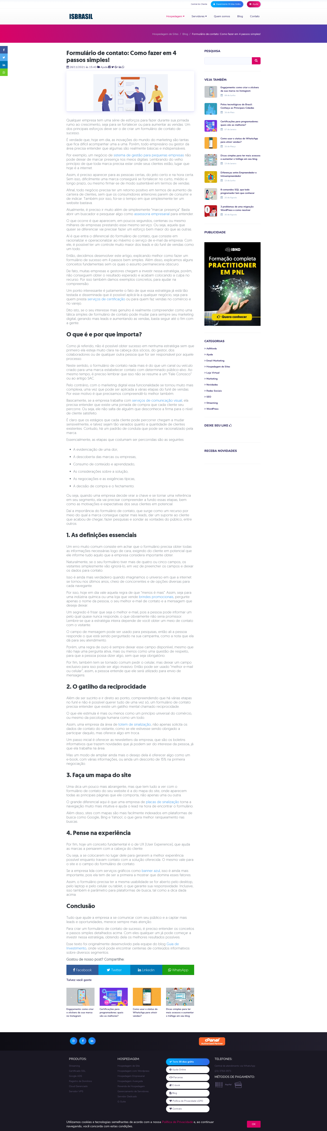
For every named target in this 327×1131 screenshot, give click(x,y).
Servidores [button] (198, 16)
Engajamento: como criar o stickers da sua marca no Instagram (80, 1013)
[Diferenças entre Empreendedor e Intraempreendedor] (210, 177)
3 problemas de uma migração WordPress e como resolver (237, 208)
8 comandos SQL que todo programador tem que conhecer (237, 191)
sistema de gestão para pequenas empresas (149, 155)
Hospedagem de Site (129, 1065)
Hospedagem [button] (174, 16)
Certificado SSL (77, 1071)
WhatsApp (179, 970)
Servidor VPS (76, 1091)
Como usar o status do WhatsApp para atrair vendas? (145, 1013)
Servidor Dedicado (127, 1096)
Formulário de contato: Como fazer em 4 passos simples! (121, 56)
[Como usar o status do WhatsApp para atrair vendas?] (147, 997)
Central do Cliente (199, 4)
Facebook (83, 970)
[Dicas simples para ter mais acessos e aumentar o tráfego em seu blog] (180, 997)
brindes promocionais (156, 596)
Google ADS (75, 1076)
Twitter (116, 970)
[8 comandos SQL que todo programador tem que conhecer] (210, 194)
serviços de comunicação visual (157, 400)
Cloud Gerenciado (78, 1086)
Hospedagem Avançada (130, 1081)
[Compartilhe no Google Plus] (116, 67)
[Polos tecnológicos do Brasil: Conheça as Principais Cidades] (210, 108)
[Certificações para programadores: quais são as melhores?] (114, 997)
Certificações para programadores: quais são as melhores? (111, 1013)
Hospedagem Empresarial (131, 1076)
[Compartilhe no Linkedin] (4, 64)
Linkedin (147, 970)
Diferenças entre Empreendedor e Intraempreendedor (238, 174)
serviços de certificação (106, 299)
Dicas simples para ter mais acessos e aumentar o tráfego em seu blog (180, 1013)
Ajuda (255, 4)
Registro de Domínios (80, 1081)
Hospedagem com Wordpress (133, 1071)
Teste (183, 1061)
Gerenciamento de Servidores (133, 1091)
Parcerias (178, 1077)
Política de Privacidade (177, 1122)
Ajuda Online (179, 1069)
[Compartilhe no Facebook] (4, 49)
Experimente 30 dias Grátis (228, 4)
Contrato (177, 1108)
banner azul (151, 870)
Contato (255, 16)
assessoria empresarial (152, 214)
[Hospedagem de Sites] (81, 16)
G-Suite (122, 1101)
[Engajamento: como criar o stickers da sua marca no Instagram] (80, 997)
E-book (176, 1085)
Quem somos (222, 16)
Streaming (74, 1065)
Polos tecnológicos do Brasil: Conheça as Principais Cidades (237, 106)
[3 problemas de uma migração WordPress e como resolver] (210, 211)
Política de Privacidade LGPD (187, 1101)
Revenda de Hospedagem (131, 1086)
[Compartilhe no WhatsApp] (4, 72)
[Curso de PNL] (232, 284)
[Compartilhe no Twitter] (4, 57)
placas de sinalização (162, 802)
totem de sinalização (134, 724)
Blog (240, 16)
